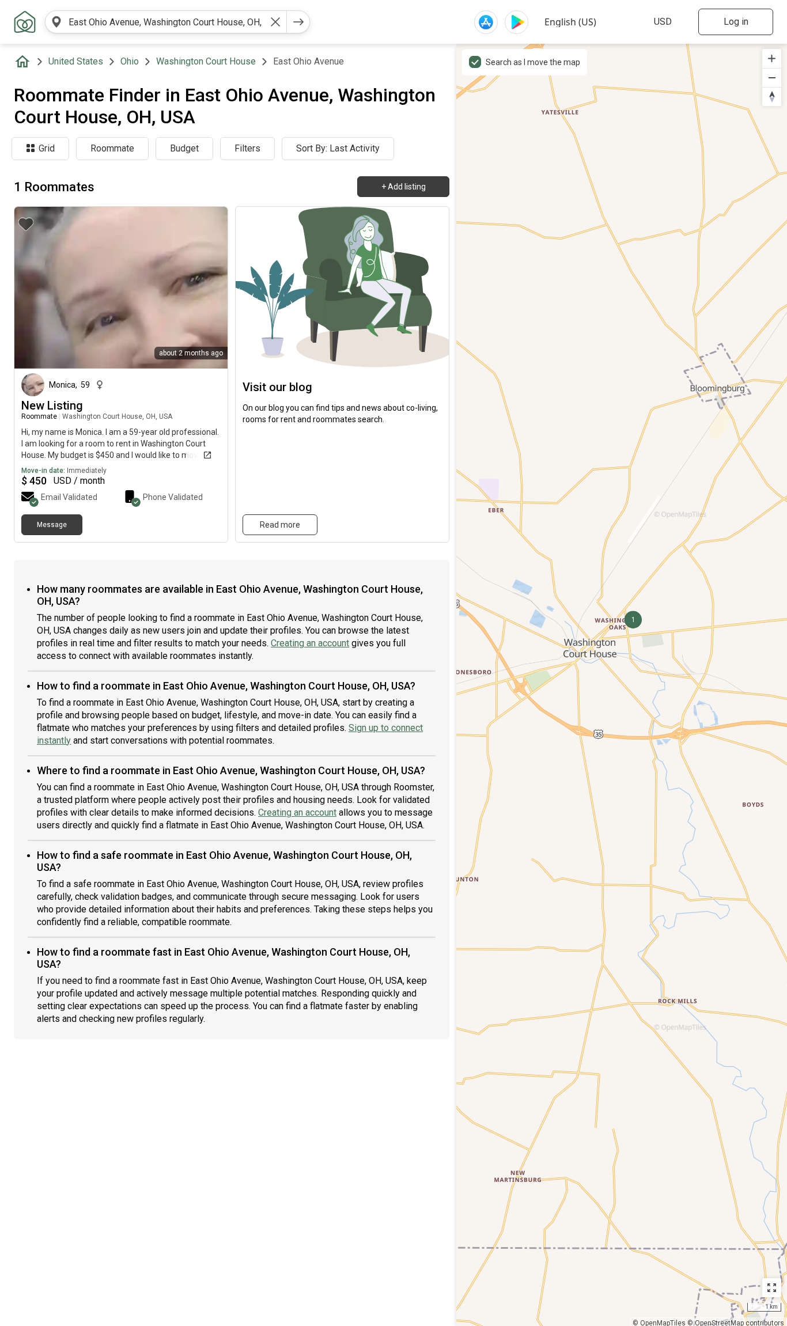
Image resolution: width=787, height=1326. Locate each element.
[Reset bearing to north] (771, 96)
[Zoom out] (771, 77)
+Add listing (403, 186)
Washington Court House (206, 61)
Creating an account (310, 643)
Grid (47, 148)
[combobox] (166, 22)
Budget (184, 148)
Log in (736, 21)
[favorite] (25, 224)
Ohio (129, 61)
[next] (298, 21)
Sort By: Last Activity (338, 148)
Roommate (112, 148)
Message (52, 525)
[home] (25, 61)
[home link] (25, 22)
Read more (280, 524)
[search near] (56, 21)
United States (75, 61)
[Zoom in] (771, 58)
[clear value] (275, 21)
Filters (247, 148)
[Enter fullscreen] (771, 1287)
